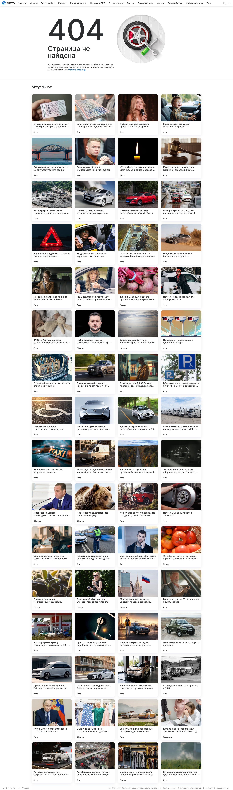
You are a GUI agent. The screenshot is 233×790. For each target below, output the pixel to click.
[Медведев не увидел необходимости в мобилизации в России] (52, 503)
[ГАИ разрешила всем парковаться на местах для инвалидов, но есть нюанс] (52, 417)
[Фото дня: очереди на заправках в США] (181, 676)
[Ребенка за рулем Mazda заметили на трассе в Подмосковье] (181, 114)
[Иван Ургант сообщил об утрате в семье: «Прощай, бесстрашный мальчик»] (138, 546)
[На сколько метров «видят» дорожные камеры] (181, 330)
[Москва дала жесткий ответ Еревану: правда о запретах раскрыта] (138, 590)
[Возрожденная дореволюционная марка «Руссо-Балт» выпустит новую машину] (95, 460)
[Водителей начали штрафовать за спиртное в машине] (52, 374)
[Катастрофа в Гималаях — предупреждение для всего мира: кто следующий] (52, 201)
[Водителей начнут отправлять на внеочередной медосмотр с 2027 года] (95, 114)
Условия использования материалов (146, 788)
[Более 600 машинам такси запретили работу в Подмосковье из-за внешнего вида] (52, 460)
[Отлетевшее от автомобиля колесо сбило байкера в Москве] (138, 244)
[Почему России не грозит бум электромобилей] (181, 287)
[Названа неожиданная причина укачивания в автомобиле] (52, 287)
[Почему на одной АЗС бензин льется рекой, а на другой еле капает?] (138, 374)
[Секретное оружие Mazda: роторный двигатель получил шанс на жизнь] (95, 417)
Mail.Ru (5, 788)
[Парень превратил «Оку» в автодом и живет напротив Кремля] (138, 633)
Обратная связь (169, 788)
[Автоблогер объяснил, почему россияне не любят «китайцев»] (95, 762)
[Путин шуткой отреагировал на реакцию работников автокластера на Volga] (52, 719)
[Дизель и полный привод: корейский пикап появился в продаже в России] (95, 374)
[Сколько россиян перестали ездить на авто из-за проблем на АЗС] (52, 546)
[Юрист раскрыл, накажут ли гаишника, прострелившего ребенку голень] (181, 158)
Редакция (126, 788)
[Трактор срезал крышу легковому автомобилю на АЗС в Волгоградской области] (52, 633)
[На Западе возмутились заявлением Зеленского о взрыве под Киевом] (95, 330)
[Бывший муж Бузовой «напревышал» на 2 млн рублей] (95, 158)
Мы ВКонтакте (114, 788)
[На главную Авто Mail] (10, 3)
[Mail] (4, 3)
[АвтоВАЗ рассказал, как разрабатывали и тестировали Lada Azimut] (52, 762)
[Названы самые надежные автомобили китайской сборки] (138, 201)
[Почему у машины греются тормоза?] (181, 503)
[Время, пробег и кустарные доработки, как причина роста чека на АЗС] (95, 633)
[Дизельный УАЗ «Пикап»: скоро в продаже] (181, 633)
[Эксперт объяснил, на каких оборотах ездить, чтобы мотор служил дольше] (181, 460)
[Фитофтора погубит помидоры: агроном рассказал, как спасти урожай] (181, 546)
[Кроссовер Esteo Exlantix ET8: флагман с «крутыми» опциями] (138, 676)
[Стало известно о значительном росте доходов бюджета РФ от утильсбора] (181, 417)
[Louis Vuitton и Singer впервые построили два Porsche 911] (138, 719)
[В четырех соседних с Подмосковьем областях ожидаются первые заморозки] (52, 590)
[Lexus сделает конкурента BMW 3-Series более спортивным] (95, 676)
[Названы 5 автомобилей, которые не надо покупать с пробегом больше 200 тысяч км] (95, 201)
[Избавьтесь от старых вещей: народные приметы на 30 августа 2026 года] (138, 762)
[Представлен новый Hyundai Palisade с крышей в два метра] (52, 676)
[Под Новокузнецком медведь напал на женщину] (95, 503)
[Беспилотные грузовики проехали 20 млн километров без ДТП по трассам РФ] (138, 460)
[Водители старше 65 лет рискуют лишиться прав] (181, 590)
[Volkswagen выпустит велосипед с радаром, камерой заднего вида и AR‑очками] (138, 503)
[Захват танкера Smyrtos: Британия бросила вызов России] (138, 330)
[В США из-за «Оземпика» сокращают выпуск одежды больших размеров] (95, 719)
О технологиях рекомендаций (189, 788)
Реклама (25, 788)
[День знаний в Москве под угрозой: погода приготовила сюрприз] (95, 590)
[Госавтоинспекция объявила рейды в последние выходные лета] (95, 546)
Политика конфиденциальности (215, 788)
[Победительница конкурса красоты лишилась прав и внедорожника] (138, 114)
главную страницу (77, 69)
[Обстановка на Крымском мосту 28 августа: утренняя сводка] (52, 158)
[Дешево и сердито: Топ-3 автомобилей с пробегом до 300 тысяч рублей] (138, 417)
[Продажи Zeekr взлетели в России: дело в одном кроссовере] (181, 244)
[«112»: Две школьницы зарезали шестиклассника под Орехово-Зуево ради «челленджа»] (138, 158)
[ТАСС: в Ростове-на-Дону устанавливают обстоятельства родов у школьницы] (52, 330)
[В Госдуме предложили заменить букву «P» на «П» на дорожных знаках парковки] (181, 374)
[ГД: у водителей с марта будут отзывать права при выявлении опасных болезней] (95, 287)
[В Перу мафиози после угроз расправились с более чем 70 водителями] (181, 201)
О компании (15, 788)
